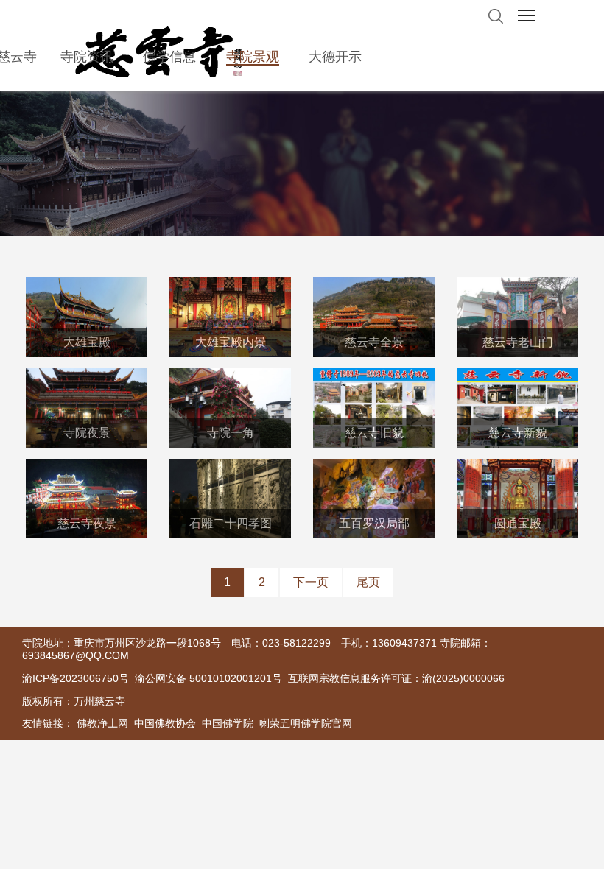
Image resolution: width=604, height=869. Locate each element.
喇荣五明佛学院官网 (305, 723)
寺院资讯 (86, 56)
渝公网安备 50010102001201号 (208, 678)
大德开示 (335, 56)
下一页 (311, 582)
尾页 (368, 582)
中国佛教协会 (165, 723)
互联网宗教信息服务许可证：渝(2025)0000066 (396, 678)
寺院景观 (252, 56)
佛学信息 (169, 56)
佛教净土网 (102, 723)
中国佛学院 (227, 723)
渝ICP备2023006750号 (75, 678)
